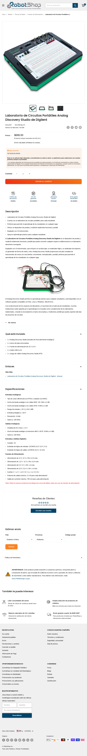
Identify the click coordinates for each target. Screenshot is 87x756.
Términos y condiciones (55, 637)
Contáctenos (6, 657)
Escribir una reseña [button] (43, 511)
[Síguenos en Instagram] (11, 740)
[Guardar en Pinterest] (72, 127)
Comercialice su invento (10, 684)
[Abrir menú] (3, 5)
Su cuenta (5, 634)
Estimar (11, 547)
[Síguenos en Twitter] (7, 740)
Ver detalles (33, 201)
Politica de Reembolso (12, 557)
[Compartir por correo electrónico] (80, 127)
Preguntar (54, 201)
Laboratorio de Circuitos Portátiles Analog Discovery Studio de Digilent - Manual (34, 376)
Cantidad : (9, 174)
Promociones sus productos (12, 677)
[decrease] (16, 173)
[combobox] (59, 5)
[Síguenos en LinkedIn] (27, 740)
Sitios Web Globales (8, 731)
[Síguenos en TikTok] (23, 740)
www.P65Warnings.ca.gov (21, 578)
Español (28, 731)
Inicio (3, 14)
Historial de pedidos (9, 637)
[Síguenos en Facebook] (3, 740)
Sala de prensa (52, 644)
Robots (10, 14)
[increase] (29, 173)
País (7, 535)
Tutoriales (50, 677)
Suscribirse (17, 715)
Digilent (8, 125)
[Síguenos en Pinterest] (15, 740)
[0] (83, 5)
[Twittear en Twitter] (76, 127)
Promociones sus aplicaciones (12, 681)
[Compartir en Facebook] (68, 127)
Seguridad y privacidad (55, 640)
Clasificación (51, 681)
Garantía (5, 650)
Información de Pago (9, 653)
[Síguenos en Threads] (31, 740)
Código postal (70, 535)
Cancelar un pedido (8, 647)
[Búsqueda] (75, 5)
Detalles (13, 201)
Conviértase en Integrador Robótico (14, 668)
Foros (49, 668)
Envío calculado (19, 142)
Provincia (38, 535)
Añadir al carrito (43, 181)
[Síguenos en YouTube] (19, 740)
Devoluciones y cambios (10, 644)
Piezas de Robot (20, 14)
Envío (4, 640)
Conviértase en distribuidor (11, 674)
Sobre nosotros (52, 634)
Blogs (49, 671)
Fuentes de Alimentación (35, 14)
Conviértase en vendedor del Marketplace (16, 671)
